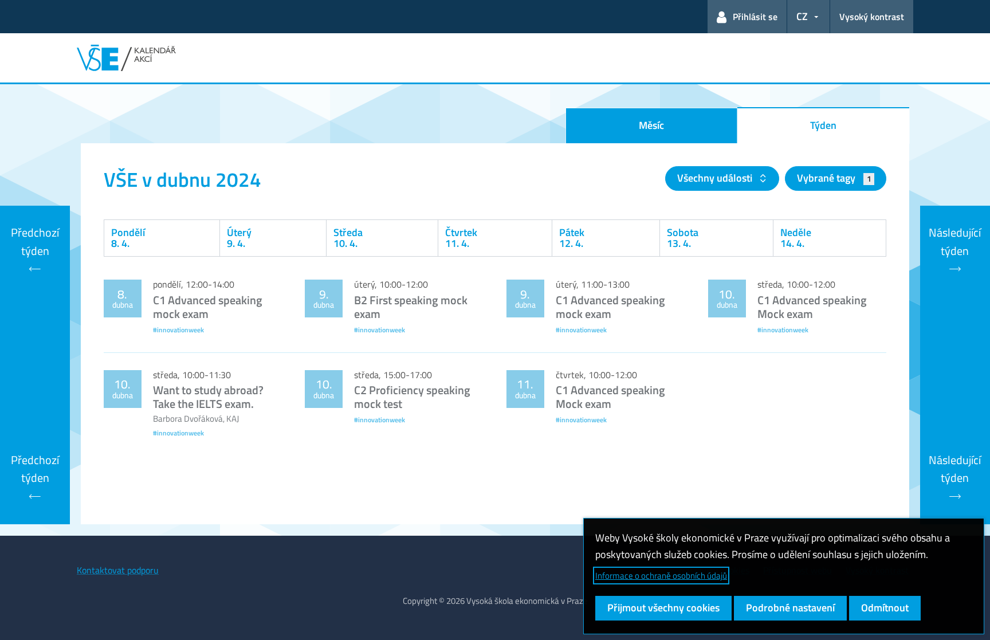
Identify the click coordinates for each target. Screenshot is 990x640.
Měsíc (651, 125)
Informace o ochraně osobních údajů (661, 575)
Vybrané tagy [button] (834, 178)
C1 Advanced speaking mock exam (207, 307)
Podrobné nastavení (790, 607)
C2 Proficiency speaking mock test (412, 397)
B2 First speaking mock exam (410, 307)
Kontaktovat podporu (118, 570)
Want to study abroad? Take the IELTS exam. (208, 397)
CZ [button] (802, 16)
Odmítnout (885, 607)
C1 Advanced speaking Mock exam (812, 307)
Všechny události (716, 178)
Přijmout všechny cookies (663, 607)
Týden (823, 125)
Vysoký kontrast (871, 16)
